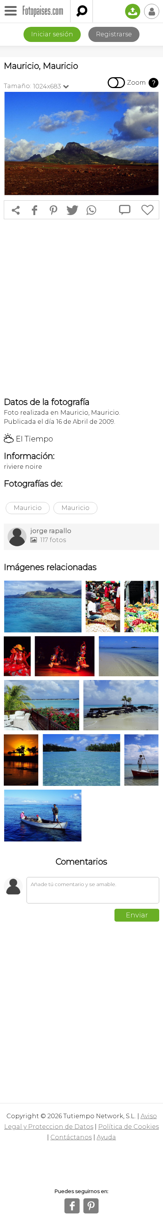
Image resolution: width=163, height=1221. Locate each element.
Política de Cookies (128, 1126)
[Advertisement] (81, 308)
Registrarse (114, 34)
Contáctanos (71, 1137)
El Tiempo (28, 438)
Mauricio (28, 507)
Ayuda (106, 1137)
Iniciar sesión (52, 34)
